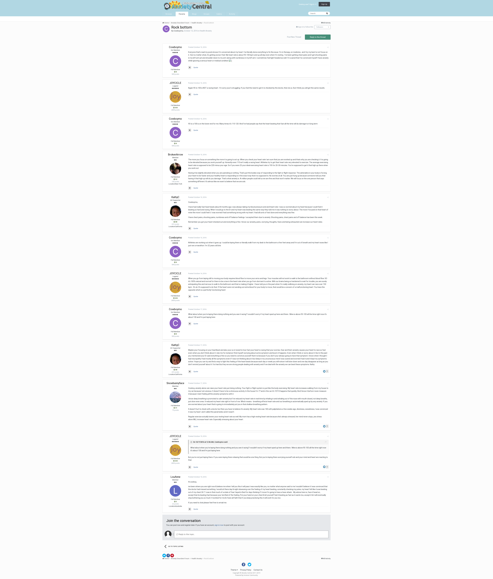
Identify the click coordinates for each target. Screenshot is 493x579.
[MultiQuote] (189, 67)
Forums (182, 14)
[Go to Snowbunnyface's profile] (175, 397)
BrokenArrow (175, 154)
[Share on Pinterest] (172, 555)
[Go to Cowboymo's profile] (166, 28)
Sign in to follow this (305, 27)
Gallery (219, 14)
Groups (206, 14)
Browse (169, 14)
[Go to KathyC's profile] (175, 211)
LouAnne (175, 476)
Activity (232, 14)
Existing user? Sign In (307, 4)
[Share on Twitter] (164, 555)
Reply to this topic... (186, 534)
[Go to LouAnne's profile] (175, 491)
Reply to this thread (318, 37)
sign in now (219, 525)
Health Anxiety (206, 31)
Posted (197, 47)
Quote (195, 67)
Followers (319, 27)
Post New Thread (294, 37)
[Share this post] (328, 47)
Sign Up (324, 4)
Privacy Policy (245, 570)
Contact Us (258, 570)
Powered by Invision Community (246, 575)
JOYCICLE (175, 82)
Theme (234, 570)
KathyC (175, 197)
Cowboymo (178, 31)
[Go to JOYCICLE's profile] (175, 97)
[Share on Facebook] (168, 555)
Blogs (194, 14)
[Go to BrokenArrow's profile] (175, 168)
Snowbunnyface (175, 383)
